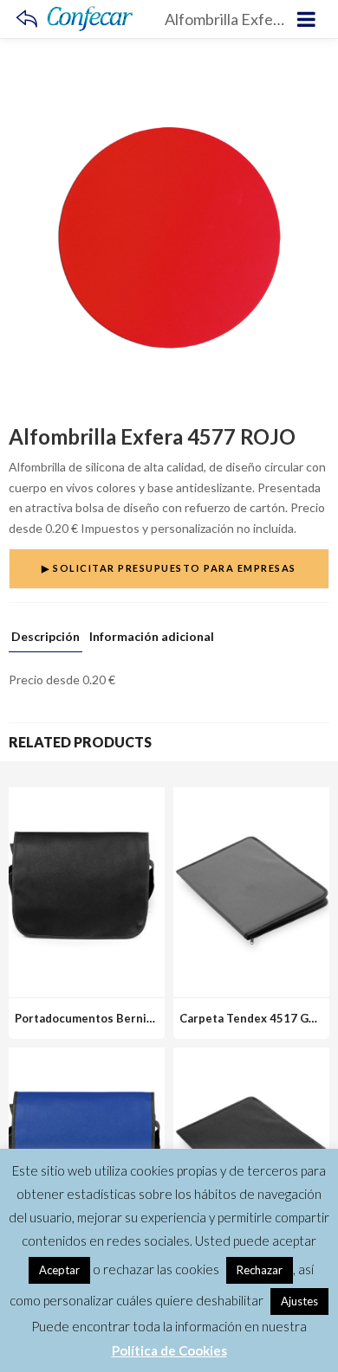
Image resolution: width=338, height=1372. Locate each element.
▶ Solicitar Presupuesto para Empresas (169, 568)
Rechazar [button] (260, 1270)
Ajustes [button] (299, 1301)
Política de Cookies (169, 1350)
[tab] (45, 641)
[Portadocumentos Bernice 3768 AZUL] (87, 1057)
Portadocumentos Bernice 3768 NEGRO (124, 1018)
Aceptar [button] (59, 1270)
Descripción (45, 637)
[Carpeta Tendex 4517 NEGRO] (251, 1057)
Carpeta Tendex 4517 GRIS (253, 1018)
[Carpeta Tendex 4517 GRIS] (251, 797)
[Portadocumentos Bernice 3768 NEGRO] (87, 797)
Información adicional (151, 637)
